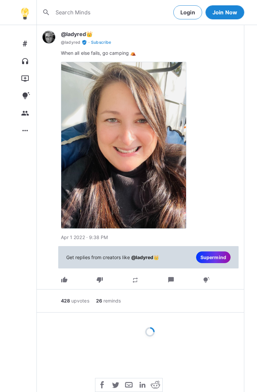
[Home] (24, 12)
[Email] (129, 384)
